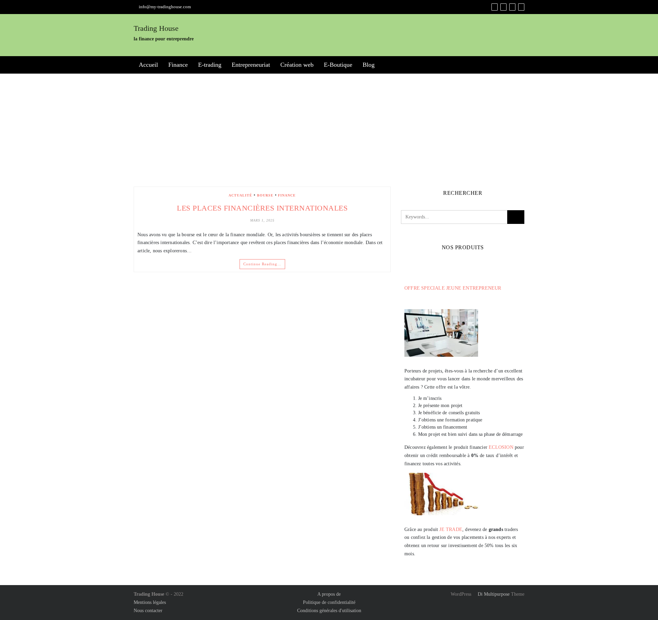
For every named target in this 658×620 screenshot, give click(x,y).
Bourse (265, 195)
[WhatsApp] (521, 7)
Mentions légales (150, 602)
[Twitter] (503, 7)
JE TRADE (450, 529)
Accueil (148, 64)
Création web (297, 64)
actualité (240, 195)
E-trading (209, 64)
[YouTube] (512, 7)
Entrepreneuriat (251, 64)
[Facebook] (494, 7)
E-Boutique (338, 64)
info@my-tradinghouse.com (165, 6)
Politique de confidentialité (329, 602)
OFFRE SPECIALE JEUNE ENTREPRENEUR (452, 288)
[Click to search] (515, 217)
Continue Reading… (262, 264)
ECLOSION (501, 447)
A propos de (329, 594)
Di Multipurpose (493, 594)
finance (287, 195)
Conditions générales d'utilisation (329, 610)
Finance (178, 64)
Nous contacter (148, 610)
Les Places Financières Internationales (262, 208)
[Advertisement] (329, 130)
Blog (369, 64)
